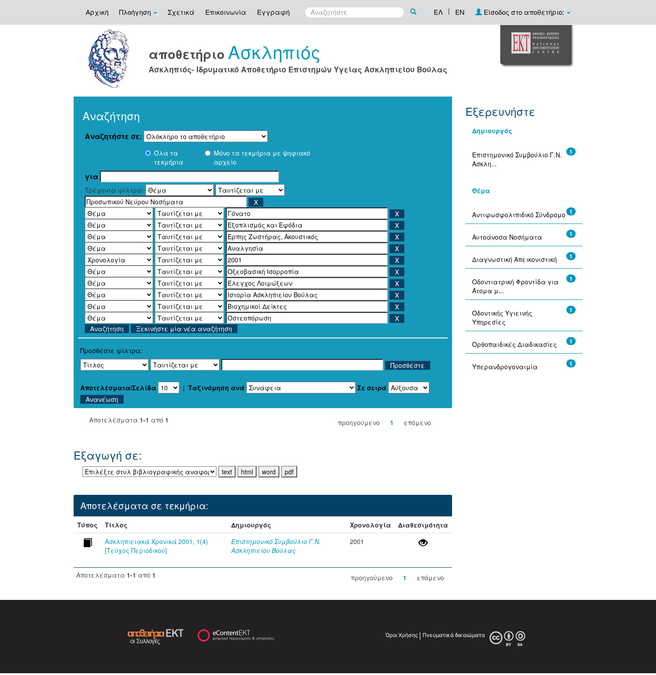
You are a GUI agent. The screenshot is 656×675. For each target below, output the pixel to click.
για (91, 176)
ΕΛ (438, 12)
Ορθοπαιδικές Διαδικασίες (514, 344)
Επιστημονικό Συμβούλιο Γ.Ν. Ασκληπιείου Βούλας (276, 546)
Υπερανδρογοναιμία (505, 366)
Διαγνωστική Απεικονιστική (514, 259)
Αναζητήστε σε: (113, 136)
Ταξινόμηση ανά (216, 387)
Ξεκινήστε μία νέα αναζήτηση (184, 328)
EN (460, 12)
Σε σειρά (371, 387)
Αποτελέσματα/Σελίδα (118, 387)
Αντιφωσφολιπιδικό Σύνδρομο (518, 214)
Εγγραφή (273, 12)
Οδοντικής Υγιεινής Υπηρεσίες (502, 317)
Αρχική (97, 12)
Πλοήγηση (136, 12)
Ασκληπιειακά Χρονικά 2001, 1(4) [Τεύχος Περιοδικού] (156, 546)
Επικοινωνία (225, 12)
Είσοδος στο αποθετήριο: (524, 12)
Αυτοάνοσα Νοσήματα (507, 236)
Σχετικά (181, 12)
